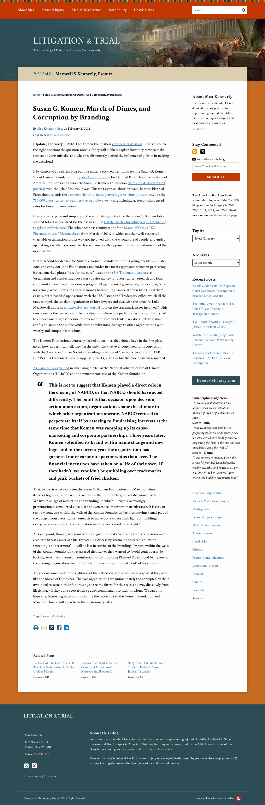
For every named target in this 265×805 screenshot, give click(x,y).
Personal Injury (53, 9)
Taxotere (198, 598)
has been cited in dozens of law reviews (148, 749)
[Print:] (36, 627)
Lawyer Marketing (53, 616)
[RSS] (194, 152)
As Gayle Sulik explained (51, 368)
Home (36, 95)
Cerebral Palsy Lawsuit (207, 493)
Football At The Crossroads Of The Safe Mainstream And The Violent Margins (53, 667)
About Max (26, 9)
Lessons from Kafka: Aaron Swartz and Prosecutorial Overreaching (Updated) (99, 667)
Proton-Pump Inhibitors (208, 558)
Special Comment (59, 135)
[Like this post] (59, 627)
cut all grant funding (95, 177)
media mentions (219, 215)
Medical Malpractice (86, 9)
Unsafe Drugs (144, 9)
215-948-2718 (42, 754)
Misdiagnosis (200, 509)
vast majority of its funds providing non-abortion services (110, 194)
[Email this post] (44, 627)
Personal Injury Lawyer (207, 517)
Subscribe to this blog (210, 159)
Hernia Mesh (200, 541)
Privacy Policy (32, 776)
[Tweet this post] (51, 627)
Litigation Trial (76, 41)
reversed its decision (127, 144)
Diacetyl (197, 574)
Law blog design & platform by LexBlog (215, 798)
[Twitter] (202, 152)
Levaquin (198, 590)
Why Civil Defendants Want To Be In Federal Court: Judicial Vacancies (146, 667)
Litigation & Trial (48, 716)
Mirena (197, 549)
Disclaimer (51, 776)
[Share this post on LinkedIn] (66, 627)
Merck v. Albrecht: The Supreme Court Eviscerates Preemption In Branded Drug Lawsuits (214, 291)
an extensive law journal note (85, 307)
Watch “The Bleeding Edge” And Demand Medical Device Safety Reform (213, 340)
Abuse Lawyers (202, 533)
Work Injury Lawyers (206, 525)
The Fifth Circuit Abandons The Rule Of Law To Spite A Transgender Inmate (213, 309)
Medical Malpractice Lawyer (210, 501)
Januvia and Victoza (205, 566)
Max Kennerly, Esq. (50, 128)
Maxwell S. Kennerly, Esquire (84, 74)
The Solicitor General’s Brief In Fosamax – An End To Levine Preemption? (212, 358)
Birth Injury (117, 9)
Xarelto (197, 582)
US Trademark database (131, 272)
